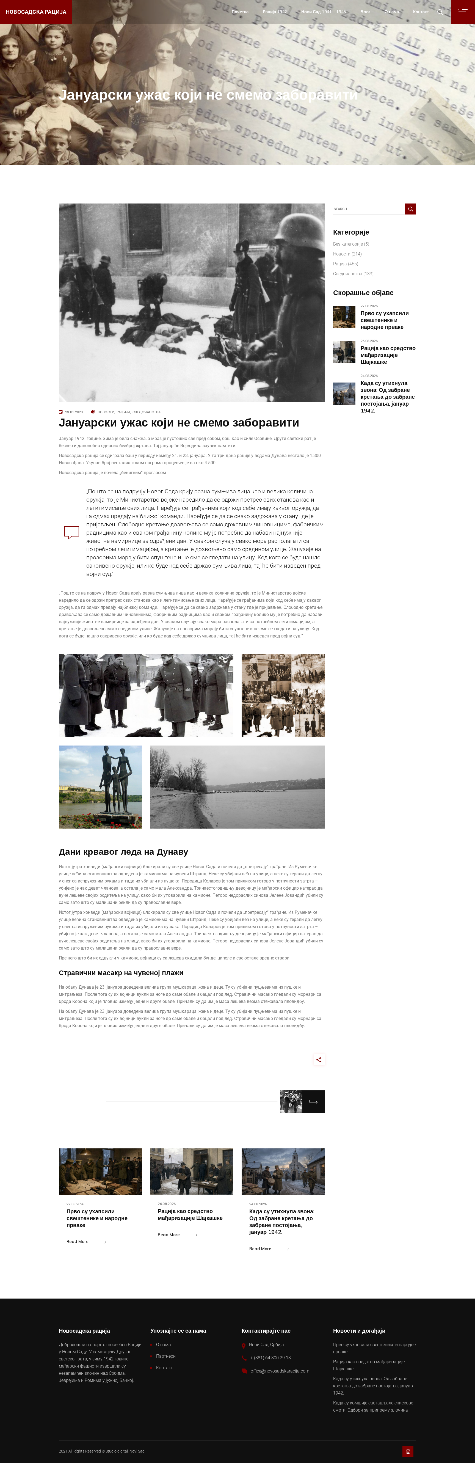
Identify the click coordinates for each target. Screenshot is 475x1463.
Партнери (166, 1356)
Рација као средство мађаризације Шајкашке (388, 355)
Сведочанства (146, 412)
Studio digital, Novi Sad (125, 1451)
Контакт (164, 1367)
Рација (124, 412)
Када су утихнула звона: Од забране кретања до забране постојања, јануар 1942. (388, 397)
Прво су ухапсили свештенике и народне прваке (385, 320)
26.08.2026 (167, 1204)
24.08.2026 (258, 1204)
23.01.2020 (74, 412)
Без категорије (348, 244)
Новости (106, 412)
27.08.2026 (75, 1204)
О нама (163, 1344)
